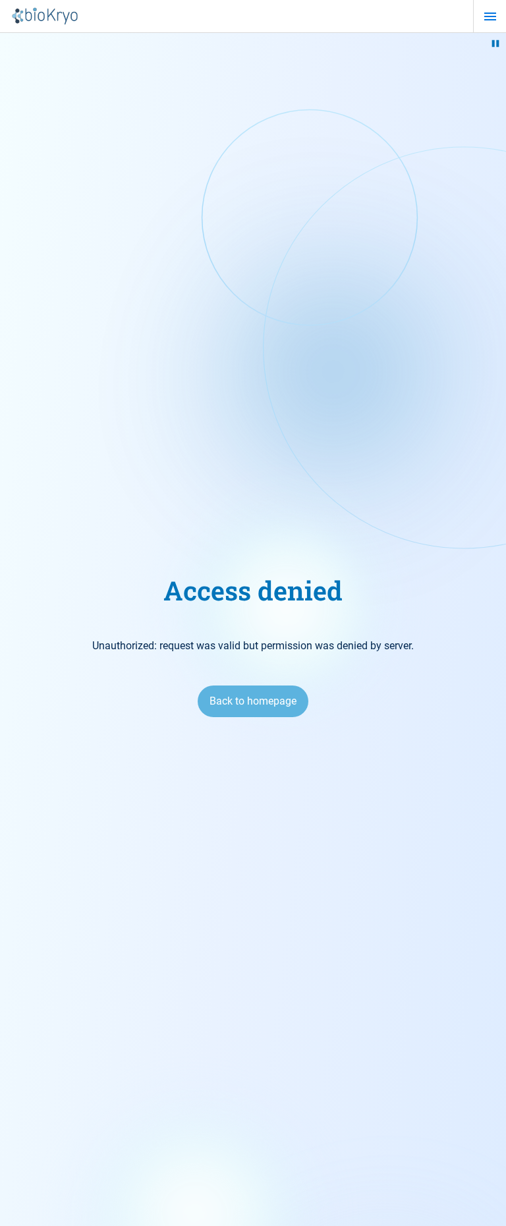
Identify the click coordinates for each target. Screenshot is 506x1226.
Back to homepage (253, 701)
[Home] (45, 16)
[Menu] (490, 16)
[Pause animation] (495, 43)
